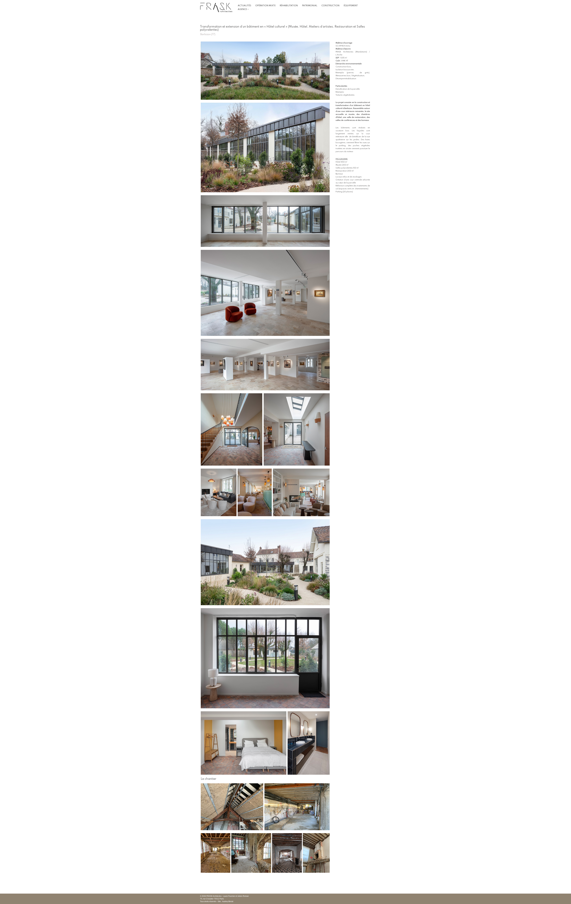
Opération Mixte (265, 6)
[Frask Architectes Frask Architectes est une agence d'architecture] (216, 7)
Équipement (351, 6)
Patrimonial (309, 6)
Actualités (244, 6)
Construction (330, 6)
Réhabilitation (289, 6)
